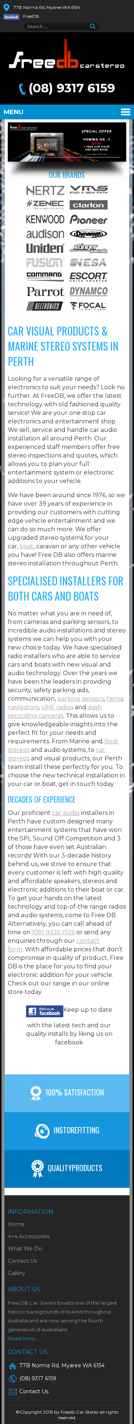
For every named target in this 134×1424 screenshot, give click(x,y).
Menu (13, 112)
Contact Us (22, 1261)
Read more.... (24, 1338)
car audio (66, 812)
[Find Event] (94, 26)
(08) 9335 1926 (53, 932)
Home (16, 1224)
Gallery (16, 1273)
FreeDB (31, 16)
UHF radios (57, 707)
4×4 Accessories (29, 1236)
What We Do (25, 1248)
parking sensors (80, 698)
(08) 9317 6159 (72, 87)
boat (27, 546)
